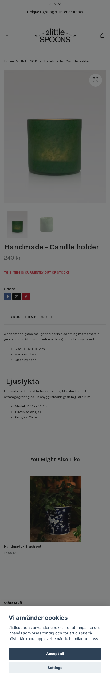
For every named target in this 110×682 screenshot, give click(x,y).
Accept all (55, 654)
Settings (55, 667)
